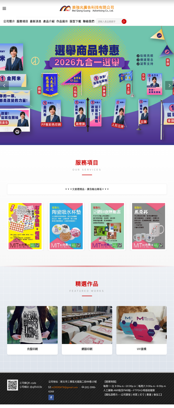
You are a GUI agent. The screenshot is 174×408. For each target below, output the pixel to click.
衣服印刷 (32, 349)
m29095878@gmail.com (64, 387)
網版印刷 (87, 349)
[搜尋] (124, 21)
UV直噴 (141, 349)
